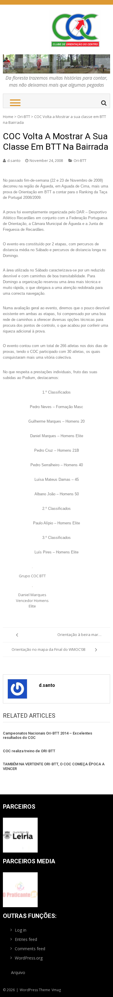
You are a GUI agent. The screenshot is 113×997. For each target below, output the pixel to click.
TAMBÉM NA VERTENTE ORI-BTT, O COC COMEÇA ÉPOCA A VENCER (54, 766)
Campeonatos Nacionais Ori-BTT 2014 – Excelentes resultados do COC (47, 735)
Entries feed (26, 939)
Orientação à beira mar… (79, 634)
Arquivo (18, 972)
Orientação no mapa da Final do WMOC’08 (48, 649)
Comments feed (30, 948)
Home (8, 116)
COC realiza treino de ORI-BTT (29, 751)
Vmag (56, 989)
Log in (20, 930)
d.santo (14, 160)
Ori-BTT (23, 116)
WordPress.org (29, 958)
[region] (56, 64)
